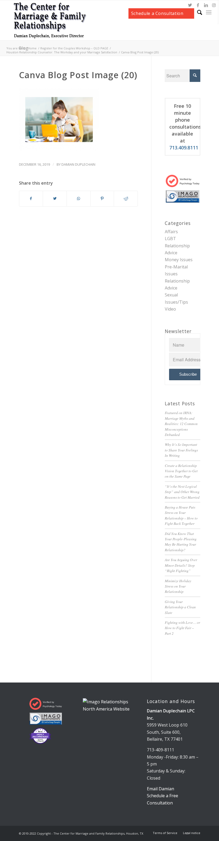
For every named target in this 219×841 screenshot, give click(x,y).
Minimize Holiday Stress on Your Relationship (178, 586)
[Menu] (209, 12)
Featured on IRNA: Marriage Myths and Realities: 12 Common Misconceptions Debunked (181, 423)
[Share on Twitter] (55, 198)
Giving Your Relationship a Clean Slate (180, 607)
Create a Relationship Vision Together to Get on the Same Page (181, 471)
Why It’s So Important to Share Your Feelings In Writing (181, 450)
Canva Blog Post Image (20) (78, 75)
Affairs (171, 232)
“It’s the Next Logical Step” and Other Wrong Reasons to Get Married (182, 492)
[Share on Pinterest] (102, 198)
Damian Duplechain (78, 164)
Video (170, 309)
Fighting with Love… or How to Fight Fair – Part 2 (182, 628)
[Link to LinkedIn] (206, 5)
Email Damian (160, 789)
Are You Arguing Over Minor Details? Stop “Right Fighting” (181, 565)
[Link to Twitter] (190, 5)
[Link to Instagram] (214, 5)
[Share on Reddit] (126, 198)
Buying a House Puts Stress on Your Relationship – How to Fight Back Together (181, 515)
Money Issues (179, 260)
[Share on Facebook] (31, 198)
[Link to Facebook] (198, 5)
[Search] (197, 12)
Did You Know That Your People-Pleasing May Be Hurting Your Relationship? (181, 541)
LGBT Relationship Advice (177, 246)
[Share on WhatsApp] (78, 198)
